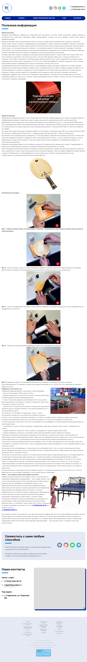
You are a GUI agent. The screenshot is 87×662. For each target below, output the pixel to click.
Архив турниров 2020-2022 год (44, 18)
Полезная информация (59, 622)
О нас (64, 18)
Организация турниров (43, 630)
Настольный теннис (43, 622)
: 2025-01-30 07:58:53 (52, 645)
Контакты (59, 633)
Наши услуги (27, 632)
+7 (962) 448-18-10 (78, 9)
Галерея (43, 632)
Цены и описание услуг (27, 635)
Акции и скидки (59, 631)
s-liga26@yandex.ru (78, 7)
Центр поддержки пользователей (43, 647)
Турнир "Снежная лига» (27, 624)
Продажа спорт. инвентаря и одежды (43, 626)
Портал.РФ (50, 642)
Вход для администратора (43, 640)
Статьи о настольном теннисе (59, 626)
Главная (7, 18)
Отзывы (59, 629)
